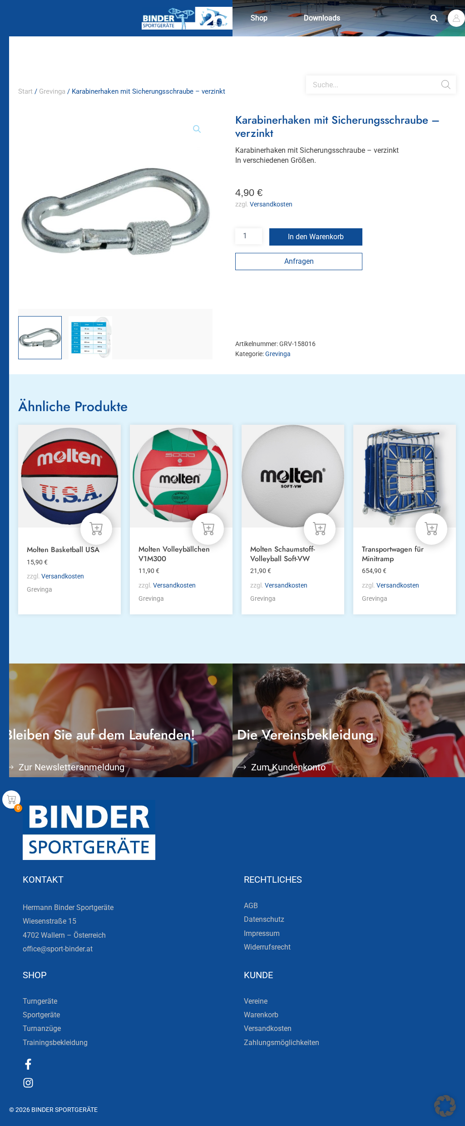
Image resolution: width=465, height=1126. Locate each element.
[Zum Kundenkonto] (241, 767)
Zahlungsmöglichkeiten (281, 1042)
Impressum (262, 933)
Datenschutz (264, 919)
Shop (259, 18)
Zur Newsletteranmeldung (71, 767)
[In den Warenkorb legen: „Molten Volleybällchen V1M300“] (208, 529)
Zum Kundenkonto (288, 767)
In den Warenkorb (316, 236)
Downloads (322, 18)
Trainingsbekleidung (55, 1042)
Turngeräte (40, 1001)
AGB (251, 905)
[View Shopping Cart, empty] (11, 799)
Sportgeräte (41, 1014)
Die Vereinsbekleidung (305, 734)
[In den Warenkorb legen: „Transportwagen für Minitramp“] (431, 529)
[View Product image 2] (90, 338)
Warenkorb (261, 1014)
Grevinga (52, 91)
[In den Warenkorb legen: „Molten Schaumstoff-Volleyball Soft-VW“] (320, 529)
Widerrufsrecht (267, 947)
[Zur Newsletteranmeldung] (9, 767)
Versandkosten (271, 204)
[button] (434, 18)
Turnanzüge (42, 1028)
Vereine (255, 1001)
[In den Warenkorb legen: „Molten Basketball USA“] (96, 529)
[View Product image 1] (40, 338)
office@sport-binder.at (58, 949)
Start (25, 91)
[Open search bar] (310, 71)
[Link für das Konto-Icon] (456, 18)
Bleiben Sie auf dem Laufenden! (100, 734)
